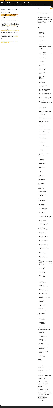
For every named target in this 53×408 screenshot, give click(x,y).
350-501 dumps (5, 14)
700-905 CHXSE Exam (40, 373)
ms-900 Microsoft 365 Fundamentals (43, 248)
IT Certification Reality (47, 394)
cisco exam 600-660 (41, 145)
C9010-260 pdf (40, 386)
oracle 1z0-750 (41, 352)
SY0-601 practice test (41, 167)
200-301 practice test (41, 40)
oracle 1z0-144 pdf (41, 343)
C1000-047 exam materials (41, 191)
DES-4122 (39, 171)
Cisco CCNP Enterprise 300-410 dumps (43, 90)
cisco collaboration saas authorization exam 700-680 (45, 129)
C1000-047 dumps (40, 187)
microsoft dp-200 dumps (42, 220)
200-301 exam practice (41, 36)
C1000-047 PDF (40, 195)
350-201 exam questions (42, 58)
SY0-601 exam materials (42, 162)
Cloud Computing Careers (41, 200)
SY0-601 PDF (40, 166)
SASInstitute (39, 359)
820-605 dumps (47, 373)
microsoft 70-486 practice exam (43, 257)
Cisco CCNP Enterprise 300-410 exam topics (44, 93)
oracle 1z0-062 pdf (41, 335)
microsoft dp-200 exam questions (43, 223)
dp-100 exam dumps (41, 281)
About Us (44, 4)
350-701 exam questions (42, 76)
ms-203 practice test (41, 305)
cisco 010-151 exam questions (42, 107)
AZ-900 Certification (40, 383)
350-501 (2, 14)
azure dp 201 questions (42, 213)
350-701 (40, 73)
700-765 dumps (46, 372)
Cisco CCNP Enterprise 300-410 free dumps (44, 94)
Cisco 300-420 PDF (41, 86)
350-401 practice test (41, 64)
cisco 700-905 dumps (41, 150)
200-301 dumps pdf (41, 32)
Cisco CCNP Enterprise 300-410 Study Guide (44, 98)
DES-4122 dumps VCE (41, 175)
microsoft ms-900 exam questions (43, 244)
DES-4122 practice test (41, 182)
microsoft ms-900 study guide (42, 247)
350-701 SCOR (40, 81)
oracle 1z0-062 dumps (41, 332)
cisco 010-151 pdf (41, 108)
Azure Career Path (40, 199)
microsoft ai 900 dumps (42, 233)
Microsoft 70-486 (41, 252)
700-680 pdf (47, 370)
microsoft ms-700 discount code (43, 290)
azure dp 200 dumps (41, 204)
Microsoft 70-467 (41, 275)
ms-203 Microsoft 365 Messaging (43, 304)
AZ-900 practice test (41, 232)
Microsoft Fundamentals (41, 228)
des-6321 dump (44, 392)
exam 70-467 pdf (41, 268)
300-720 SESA (40, 48)
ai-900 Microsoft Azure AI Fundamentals (44, 229)
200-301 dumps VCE (41, 33)
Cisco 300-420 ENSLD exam (42, 85)
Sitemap (41, 4)
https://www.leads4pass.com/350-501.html (10, 25)
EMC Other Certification (41, 183)
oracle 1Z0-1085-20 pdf (42, 323)
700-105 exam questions (41, 367)
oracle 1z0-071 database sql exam (43, 347)
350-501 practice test (15, 14)
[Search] (51, 3)
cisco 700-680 (40, 122)
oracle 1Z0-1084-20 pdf (42, 319)
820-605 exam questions (48, 375)
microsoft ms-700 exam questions (43, 293)
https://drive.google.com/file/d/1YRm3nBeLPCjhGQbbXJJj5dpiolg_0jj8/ (10, 30)
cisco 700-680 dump (41, 126)
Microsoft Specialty (40, 308)
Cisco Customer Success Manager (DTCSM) (44, 118)
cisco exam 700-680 (41, 131)
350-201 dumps (41, 57)
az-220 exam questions (42, 310)
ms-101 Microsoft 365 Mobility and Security (44, 297)
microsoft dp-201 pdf (41, 227)
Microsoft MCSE (40, 260)
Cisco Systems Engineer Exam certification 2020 (44, 148)
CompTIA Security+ (40, 155)
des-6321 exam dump (40, 394)
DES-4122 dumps (40, 172)
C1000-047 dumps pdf (41, 188)
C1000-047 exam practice (41, 192)
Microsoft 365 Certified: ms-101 (43, 286)
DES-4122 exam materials (41, 176)
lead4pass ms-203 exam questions (42, 402)
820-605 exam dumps (40, 375)
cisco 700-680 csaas (41, 125)
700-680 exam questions (41, 370)
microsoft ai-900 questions (42, 237)
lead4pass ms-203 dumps (41, 400)
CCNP (12, 15)
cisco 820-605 (40, 113)
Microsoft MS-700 (41, 289)
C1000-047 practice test (41, 196)
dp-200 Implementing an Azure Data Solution (44, 216)
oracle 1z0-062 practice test (42, 336)
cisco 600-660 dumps (41, 137)
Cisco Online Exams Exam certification (43, 121)
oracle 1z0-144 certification (42, 340)
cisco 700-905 (40, 149)
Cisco (14, 15)
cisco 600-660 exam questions (42, 138)
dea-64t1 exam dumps (40, 389)
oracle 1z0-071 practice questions (43, 351)
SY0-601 (40, 156)
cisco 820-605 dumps (41, 114)
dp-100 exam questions (42, 282)
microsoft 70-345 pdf (41, 272)
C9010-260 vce (45, 386)
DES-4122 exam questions (41, 179)
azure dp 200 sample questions (43, 208)
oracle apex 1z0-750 (41, 356)
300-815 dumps (41, 51)
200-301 (40, 29)
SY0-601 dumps (41, 158)
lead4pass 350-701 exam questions (42, 397)
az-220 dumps (40, 309)
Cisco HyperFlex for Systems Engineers (44, 153)
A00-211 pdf (45, 378)
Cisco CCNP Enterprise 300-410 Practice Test (44, 97)
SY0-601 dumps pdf (41, 159)
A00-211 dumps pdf (40, 378)
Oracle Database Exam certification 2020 (43, 344)
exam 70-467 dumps (41, 267)
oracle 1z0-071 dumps (41, 348)
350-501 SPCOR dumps (3, 15)
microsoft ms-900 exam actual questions (44, 243)
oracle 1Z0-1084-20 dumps (42, 318)
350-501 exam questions (10, 14)
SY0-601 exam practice (42, 163)
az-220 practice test (41, 313)
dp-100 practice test (41, 285)
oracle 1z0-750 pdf (41, 355)
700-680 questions (40, 372)
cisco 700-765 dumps (41, 142)
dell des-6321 (39, 392)
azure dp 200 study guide (42, 209)
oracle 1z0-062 (41, 331)
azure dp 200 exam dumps (42, 205)
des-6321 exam (50, 392)
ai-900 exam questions (41, 381)
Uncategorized (39, 360)
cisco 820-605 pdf (41, 117)
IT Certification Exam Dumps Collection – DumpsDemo (16, 3)
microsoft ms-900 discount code (43, 240)
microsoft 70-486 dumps (42, 253)
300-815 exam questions (42, 52)
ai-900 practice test (47, 381)
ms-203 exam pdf (41, 301)
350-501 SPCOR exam (9, 15)
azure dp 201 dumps (41, 212)
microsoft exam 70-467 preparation (43, 276)
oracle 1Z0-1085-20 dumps (42, 322)
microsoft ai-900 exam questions (43, 236)
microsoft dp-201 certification (42, 224)
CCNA (39, 28)
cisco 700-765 (40, 141)
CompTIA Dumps (36, 4)
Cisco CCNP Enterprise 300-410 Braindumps (44, 89)
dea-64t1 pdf (46, 389)
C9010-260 (45, 383)
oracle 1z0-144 (41, 339)
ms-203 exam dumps (41, 300)
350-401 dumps (41, 61)
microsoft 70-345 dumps (42, 271)
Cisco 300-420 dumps (41, 82)
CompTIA (39, 154)
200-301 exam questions (42, 37)
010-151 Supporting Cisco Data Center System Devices (45, 102)
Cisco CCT (39, 101)
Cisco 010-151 (41, 104)
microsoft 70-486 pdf (41, 256)
